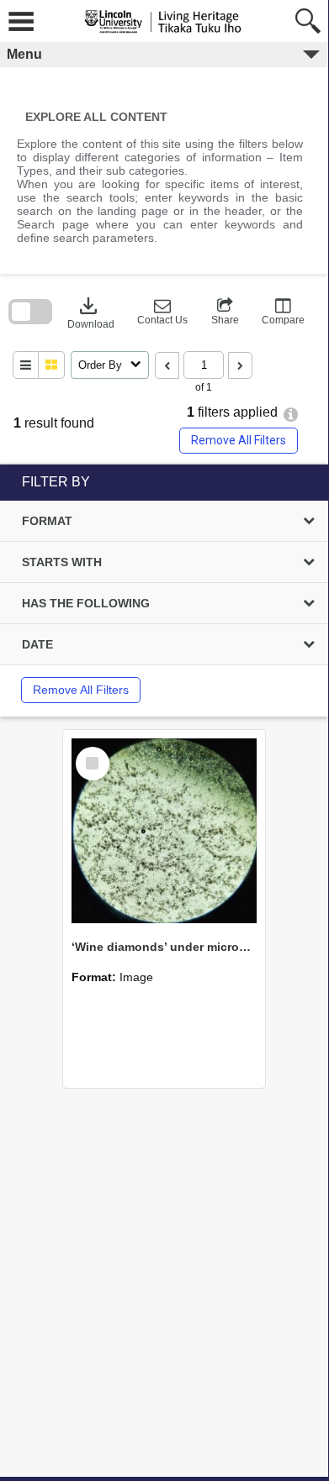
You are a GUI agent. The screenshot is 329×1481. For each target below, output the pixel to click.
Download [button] (90, 311)
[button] (162, 311)
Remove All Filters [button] (238, 440)
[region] (164, 591)
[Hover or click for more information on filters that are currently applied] (291, 414)
